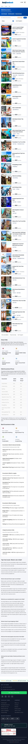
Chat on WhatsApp (14, 692)
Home (2, 6)
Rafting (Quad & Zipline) (6, 363)
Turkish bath (4, 702)
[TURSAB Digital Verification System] (8, 732)
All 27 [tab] (25, 17)
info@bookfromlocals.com (9, 689)
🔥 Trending (20, 17)
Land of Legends (4, 710)
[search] (8, 18)
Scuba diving (4, 712)
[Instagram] (5, 696)
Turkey (6, 6)
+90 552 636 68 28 (7, 687)
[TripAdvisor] (9, 696)
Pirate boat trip (4, 708)
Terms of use (17, 710)
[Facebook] (2, 696)
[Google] (12, 696)
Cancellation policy (19, 712)
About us (17, 702)
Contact (16, 704)
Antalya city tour (5, 706)
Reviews (16, 706)
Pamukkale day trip (5, 704)
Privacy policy (18, 708)
